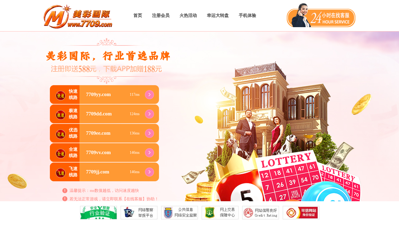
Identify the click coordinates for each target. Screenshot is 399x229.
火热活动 (188, 15)
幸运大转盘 (218, 15)
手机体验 (247, 15)
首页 (137, 15)
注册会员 (161, 15)
